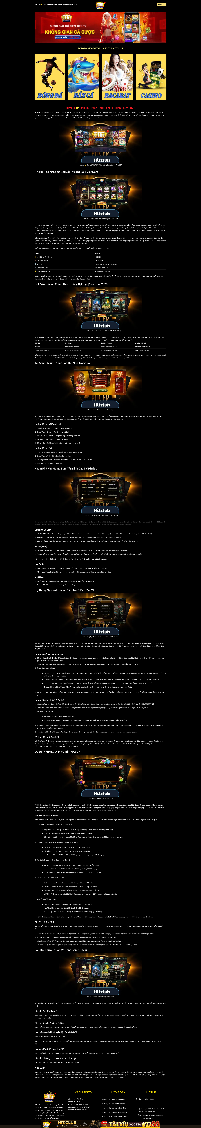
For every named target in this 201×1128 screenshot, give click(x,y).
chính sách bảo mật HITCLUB (79, 1104)
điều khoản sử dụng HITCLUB (79, 1107)
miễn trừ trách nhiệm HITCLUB (79, 1110)
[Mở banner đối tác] (70, 1124)
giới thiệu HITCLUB (75, 1099)
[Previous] (40, 27)
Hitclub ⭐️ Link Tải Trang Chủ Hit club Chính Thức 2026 (56, 4)
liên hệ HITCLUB (74, 1102)
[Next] (161, 27)
